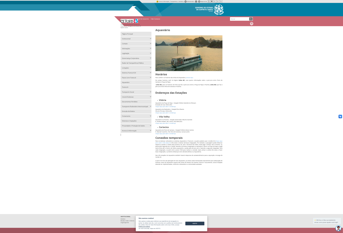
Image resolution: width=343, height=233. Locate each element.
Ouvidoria (181, 1)
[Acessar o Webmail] (196, 1)
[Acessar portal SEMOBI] (209, 9)
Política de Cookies (144, 226)
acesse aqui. (190, 77)
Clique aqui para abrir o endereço (165, 106)
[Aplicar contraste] (211, 1)
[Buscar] (251, 18)
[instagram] (251, 23)
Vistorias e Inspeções (129, 121)
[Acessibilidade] (209, 1)
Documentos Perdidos (129, 102)
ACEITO (195, 223)
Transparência (173, 1)
